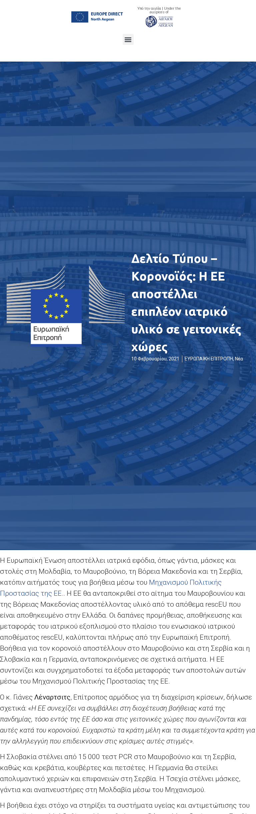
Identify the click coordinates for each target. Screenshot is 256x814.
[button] (128, 39)
